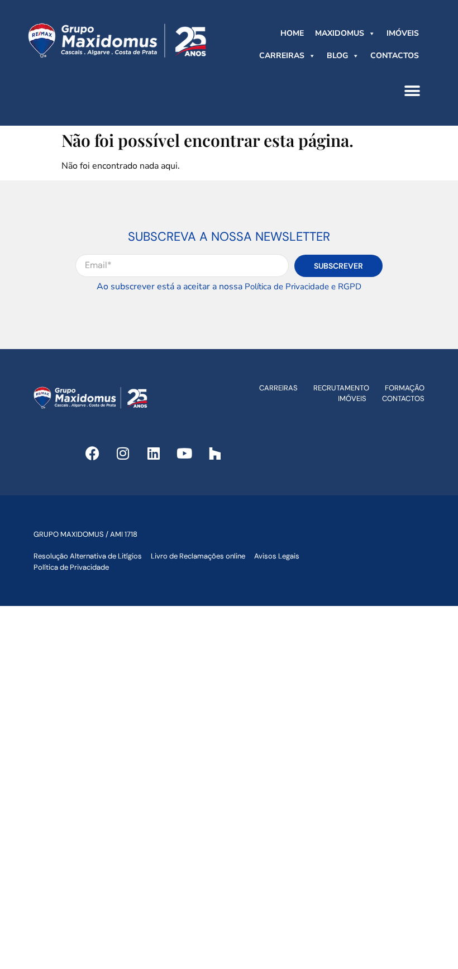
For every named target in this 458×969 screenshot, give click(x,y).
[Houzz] (215, 453)
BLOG (337, 55)
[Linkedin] (154, 453)
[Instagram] (123, 453)
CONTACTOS (394, 55)
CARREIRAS (281, 55)
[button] (411, 90)
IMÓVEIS (403, 33)
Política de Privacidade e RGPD (303, 286)
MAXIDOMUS (339, 33)
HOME (292, 33)
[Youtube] (184, 453)
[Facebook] (92, 453)
